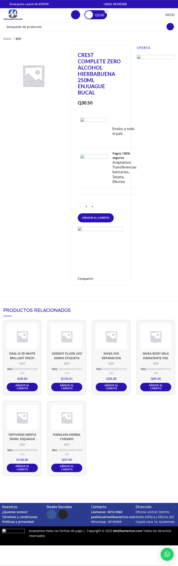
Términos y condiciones (19, 517)
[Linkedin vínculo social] (107, 279)
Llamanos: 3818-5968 (106, 512)
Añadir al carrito (95, 218)
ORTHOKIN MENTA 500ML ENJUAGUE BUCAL (22, 438)
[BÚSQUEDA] (170, 26)
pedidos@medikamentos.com (113, 517)
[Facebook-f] (51, 514)
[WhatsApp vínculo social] (112, 279)
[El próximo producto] (172, 39)
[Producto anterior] (164, 39)
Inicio (7, 39)
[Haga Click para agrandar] (11, 98)
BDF (18, 39)
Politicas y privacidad (18, 522)
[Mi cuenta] (75, 14)
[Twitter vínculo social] (102, 279)
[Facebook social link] (97, 279)
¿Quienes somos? (15, 512)
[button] (167, 554)
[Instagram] (63, 514)
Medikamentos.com (128, 531)
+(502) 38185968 (115, 4)
